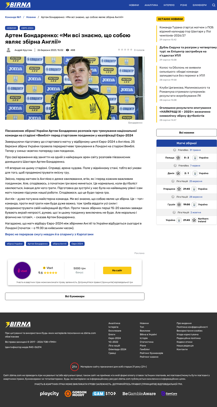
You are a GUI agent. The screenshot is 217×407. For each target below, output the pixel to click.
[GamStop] (104, 393)
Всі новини (186, 132)
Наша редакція (185, 345)
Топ (142, 327)
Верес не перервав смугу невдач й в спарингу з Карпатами (49, 234)
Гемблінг (145, 349)
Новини (134, 5)
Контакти (182, 349)
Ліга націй (114, 345)
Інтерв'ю (169, 5)
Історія (144, 338)
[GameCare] (169, 393)
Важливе (145, 330)
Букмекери (199, 5)
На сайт (117, 270)
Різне (183, 5)
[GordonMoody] (75, 394)
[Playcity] (49, 393)
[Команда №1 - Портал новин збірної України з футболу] (16, 5)
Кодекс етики (184, 341)
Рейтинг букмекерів (151, 353)
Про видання (184, 323)
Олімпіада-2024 (117, 349)
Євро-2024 (27, 28)
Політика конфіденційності (192, 327)
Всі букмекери (74, 296)
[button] (213, 5)
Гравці (112, 353)
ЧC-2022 (113, 341)
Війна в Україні (148, 334)
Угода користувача (188, 334)
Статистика (146, 341)
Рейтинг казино (149, 356)
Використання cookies (189, 330)
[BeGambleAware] (139, 394)
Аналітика (151, 5)
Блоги (111, 334)
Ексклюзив (114, 330)
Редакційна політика (189, 338)
